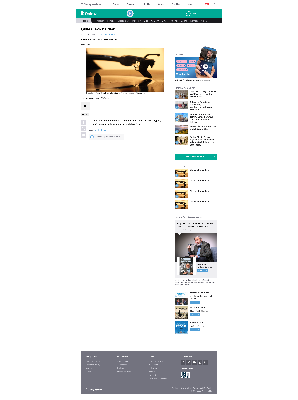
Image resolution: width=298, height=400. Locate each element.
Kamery (189, 16)
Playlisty (136, 21)
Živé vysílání (181, 69)
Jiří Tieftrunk (100, 130)
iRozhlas (116, 4)
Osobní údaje (186, 388)
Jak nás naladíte (179, 21)
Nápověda (153, 365)
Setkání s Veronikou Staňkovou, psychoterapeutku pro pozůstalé (201, 106)
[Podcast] (83, 114)
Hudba (84, 21)
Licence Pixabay (136, 93)
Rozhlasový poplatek (158, 379)
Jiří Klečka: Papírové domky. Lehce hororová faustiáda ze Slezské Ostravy (201, 118)
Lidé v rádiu (154, 368)
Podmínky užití (199, 388)
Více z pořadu (182, 167)
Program (130, 4)
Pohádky (180, 65)
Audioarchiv (191, 13)
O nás (164, 21)
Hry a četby (181, 61)
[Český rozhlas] (91, 4)
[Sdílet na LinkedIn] (83, 135)
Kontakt (194, 21)
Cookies (175, 388)
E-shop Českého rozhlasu (189, 217)
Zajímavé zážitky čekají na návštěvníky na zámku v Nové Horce (203, 94)
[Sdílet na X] (83, 128)
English (209, 388)
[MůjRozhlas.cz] (85, 44)
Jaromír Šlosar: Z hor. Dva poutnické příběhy (203, 127)
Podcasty (121, 368)
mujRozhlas (146, 4)
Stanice (161, 4)
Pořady (110, 21)
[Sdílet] (87, 114)
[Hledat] (214, 4)
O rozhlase (176, 4)
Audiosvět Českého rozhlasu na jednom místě (192, 80)
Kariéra (152, 372)
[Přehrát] (85, 106)
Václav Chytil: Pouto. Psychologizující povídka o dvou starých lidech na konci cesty (202, 141)
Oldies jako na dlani (106, 34)
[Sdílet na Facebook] (83, 122)
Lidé (146, 21)
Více (204, 21)
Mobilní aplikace (124, 372)
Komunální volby (93, 365)
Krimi (191, 61)
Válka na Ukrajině (93, 361)
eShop (88, 372)
